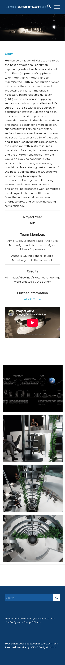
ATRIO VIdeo (32, 299)
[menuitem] (47, 7)
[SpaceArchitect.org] (27, 7)
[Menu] (55, 7)
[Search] (47, 7)
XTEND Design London (43, 647)
